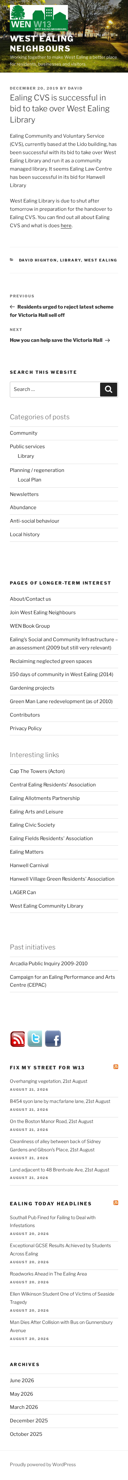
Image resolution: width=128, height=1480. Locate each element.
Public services (27, 447)
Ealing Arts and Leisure (36, 812)
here (66, 226)
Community (23, 433)
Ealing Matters (27, 852)
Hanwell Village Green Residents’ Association (62, 879)
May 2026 (21, 1394)
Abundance (23, 507)
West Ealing (100, 260)
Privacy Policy (26, 728)
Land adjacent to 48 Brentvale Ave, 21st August (59, 1169)
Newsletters (24, 494)
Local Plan (29, 480)
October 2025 (26, 1434)
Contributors (25, 715)
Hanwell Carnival (29, 865)
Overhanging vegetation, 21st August (48, 1081)
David (75, 88)
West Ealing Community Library (46, 906)
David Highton (38, 260)
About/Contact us (30, 599)
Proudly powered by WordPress (43, 1464)
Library (70, 260)
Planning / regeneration (37, 470)
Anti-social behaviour (34, 521)
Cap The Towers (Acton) (37, 771)
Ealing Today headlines (51, 1203)
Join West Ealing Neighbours (43, 613)
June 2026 (22, 1381)
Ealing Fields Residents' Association (51, 838)
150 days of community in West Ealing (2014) (61, 674)
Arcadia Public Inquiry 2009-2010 (49, 964)
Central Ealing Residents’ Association (53, 785)
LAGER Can (23, 892)
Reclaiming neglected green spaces (51, 661)
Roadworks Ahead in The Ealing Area (48, 1273)
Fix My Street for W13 (47, 1067)
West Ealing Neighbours (42, 43)
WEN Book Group (30, 626)
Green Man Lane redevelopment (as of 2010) (61, 701)
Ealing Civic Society (32, 825)
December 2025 (29, 1421)
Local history (25, 534)
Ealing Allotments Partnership (45, 798)
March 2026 (24, 1407)
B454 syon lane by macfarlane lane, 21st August (60, 1101)
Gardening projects (32, 688)
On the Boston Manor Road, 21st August (51, 1121)
